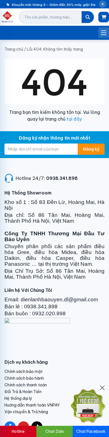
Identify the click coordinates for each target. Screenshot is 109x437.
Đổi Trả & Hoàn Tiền (23, 391)
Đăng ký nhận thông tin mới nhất (54, 138)
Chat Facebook (90, 431)
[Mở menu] (103, 32)
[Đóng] (102, 387)
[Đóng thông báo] (102, 4)
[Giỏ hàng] (103, 17)
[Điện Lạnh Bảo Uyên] (7, 17)
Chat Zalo (54, 431)
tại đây (74, 119)
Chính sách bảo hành (24, 378)
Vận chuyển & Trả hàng (26, 411)
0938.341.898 (62, 178)
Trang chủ (13, 49)
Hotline (18, 431)
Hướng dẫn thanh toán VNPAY (32, 405)
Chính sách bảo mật (23, 371)
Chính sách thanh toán (25, 384)
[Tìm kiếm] (88, 17)
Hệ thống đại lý (18, 398)
